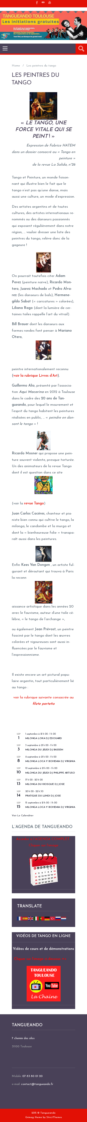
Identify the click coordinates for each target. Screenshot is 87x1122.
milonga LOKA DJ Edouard (43, 738)
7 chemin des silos (23, 1038)
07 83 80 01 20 (32, 1076)
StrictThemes (54, 1117)
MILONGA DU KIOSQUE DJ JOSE (45, 784)
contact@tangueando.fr (37, 1084)
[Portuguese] (42, 918)
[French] (20, 918)
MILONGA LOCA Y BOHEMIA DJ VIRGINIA (50, 761)
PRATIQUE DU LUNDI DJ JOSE (43, 796)
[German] (47, 918)
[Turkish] (53, 918)
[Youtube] (49, 2)
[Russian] (58, 918)
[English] (31, 918)
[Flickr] (43, 2)
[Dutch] (64, 918)
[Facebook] (36, 2)
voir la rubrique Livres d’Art (35, 376)
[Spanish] (25, 918)
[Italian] (36, 918)
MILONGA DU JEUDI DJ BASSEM (44, 749)
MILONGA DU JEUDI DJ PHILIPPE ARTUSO (50, 773)
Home (16, 65)
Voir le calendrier (22, 815)
